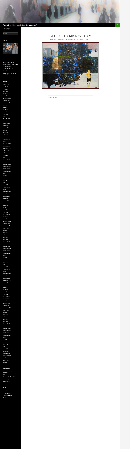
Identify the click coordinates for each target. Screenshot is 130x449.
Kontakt (111, 25)
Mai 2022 (5, 180)
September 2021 (7, 198)
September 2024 (7, 125)
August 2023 (6, 150)
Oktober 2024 (6, 123)
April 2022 (5, 182)
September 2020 (7, 225)
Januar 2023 (6, 162)
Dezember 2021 (7, 191)
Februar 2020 (6, 241)
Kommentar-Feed (7, 395)
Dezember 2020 (7, 219)
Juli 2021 (5, 203)
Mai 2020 (5, 235)
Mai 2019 (5, 262)
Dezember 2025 (7, 96)
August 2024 (6, 128)
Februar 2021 (6, 214)
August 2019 (6, 255)
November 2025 (7, 98)
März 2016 (5, 349)
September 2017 (7, 308)
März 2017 (5, 321)
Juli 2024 (5, 130)
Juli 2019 (5, 257)
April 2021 (5, 210)
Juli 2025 (5, 105)
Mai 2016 (5, 344)
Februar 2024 (6, 139)
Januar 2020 (6, 244)
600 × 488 (61, 39)
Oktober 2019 (6, 251)
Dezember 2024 (7, 118)
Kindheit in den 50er (8, 68)
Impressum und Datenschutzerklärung (96, 25)
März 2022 (5, 184)
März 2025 (5, 114)
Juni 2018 (5, 287)
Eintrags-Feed (6, 393)
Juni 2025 (5, 107)
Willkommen (42, 25)
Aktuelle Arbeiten (54, 25)
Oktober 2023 (6, 146)
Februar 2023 (6, 159)
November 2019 (7, 248)
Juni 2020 (5, 232)
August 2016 (6, 337)
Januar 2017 (6, 326)
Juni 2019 (5, 260)
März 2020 (5, 239)
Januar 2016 (6, 351)
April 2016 (5, 346)
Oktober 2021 (6, 196)
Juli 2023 (5, 153)
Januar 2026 (6, 93)
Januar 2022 (6, 189)
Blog (64, 25)
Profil (80, 25)
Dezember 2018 (7, 273)
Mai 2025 (5, 109)
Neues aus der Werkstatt (9, 376)
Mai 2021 (5, 207)
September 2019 (7, 253)
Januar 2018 (6, 298)
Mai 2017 (5, 317)
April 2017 (5, 319)
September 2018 (7, 280)
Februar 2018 (6, 296)
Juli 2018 (5, 285)
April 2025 (5, 112)
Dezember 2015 (7, 353)
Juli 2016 (5, 339)
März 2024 (5, 137)
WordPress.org (6, 397)
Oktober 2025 (6, 100)
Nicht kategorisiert (7, 379)
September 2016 (7, 335)
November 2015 (7, 355)
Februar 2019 (6, 269)
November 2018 (7, 276)
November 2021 (7, 194)
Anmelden (5, 391)
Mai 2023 (5, 155)
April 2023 (5, 157)
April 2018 (5, 292)
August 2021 (6, 200)
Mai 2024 (5, 132)
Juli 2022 (5, 175)
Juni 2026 (5, 87)
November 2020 (7, 221)
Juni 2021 (5, 205)
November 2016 (7, 330)
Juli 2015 (5, 362)
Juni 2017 (5, 314)
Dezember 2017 (7, 301)
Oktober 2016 (6, 333)
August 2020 (6, 228)
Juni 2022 (5, 178)
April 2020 (5, 237)
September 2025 (7, 102)
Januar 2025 (6, 116)
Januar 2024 (6, 141)
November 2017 (7, 303)
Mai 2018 (5, 289)
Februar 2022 (6, 187)
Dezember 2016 (7, 328)
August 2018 (6, 282)
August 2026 (6, 84)
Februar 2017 (6, 323)
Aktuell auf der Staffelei (8, 62)
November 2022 (7, 166)
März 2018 (5, 294)
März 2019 (5, 267)
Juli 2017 (5, 312)
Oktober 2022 (6, 169)
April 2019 (5, 264)
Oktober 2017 (6, 305)
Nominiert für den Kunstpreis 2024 (77, 39)
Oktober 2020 (6, 223)
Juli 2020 (5, 230)
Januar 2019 (6, 271)
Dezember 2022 (7, 164)
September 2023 (7, 148)
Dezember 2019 (7, 246)
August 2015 (6, 360)
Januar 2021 (6, 216)
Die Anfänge (6, 71)
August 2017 (6, 310)
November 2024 (7, 121)
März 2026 (5, 91)
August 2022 (6, 173)
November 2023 (7, 143)
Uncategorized (6, 381)
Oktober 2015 (6, 358)
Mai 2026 (5, 89)
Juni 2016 (5, 342)
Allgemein (5, 372)
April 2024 (5, 134)
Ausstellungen (72, 25)
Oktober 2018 (6, 278)
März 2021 (5, 212)
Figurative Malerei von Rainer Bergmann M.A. (20, 25)
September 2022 (7, 171)
